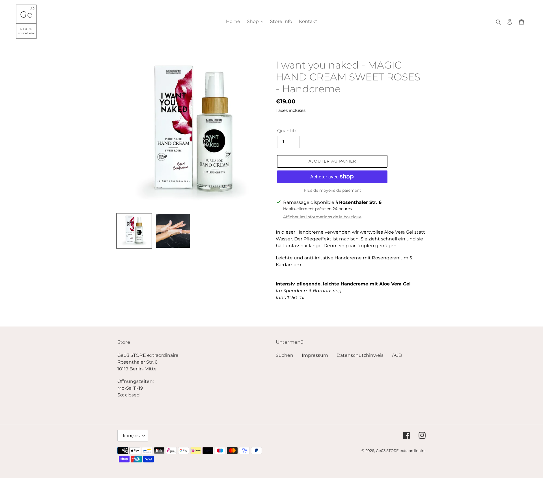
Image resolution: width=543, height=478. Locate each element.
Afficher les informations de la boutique (322, 216)
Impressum (315, 355)
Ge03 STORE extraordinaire (401, 450)
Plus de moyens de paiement (332, 190)
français (131, 435)
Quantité (287, 130)
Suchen (284, 355)
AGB (397, 355)
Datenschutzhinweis (360, 355)
